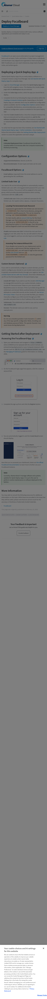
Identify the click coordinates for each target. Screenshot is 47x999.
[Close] (43, 948)
